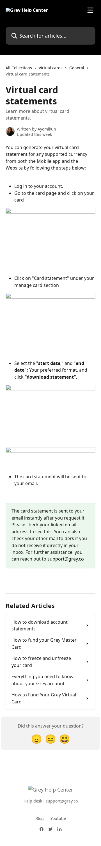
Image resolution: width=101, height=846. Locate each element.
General (76, 67)
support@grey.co (65, 559)
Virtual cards (51, 67)
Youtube (58, 818)
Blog (39, 818)
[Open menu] (90, 10)
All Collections (19, 67)
